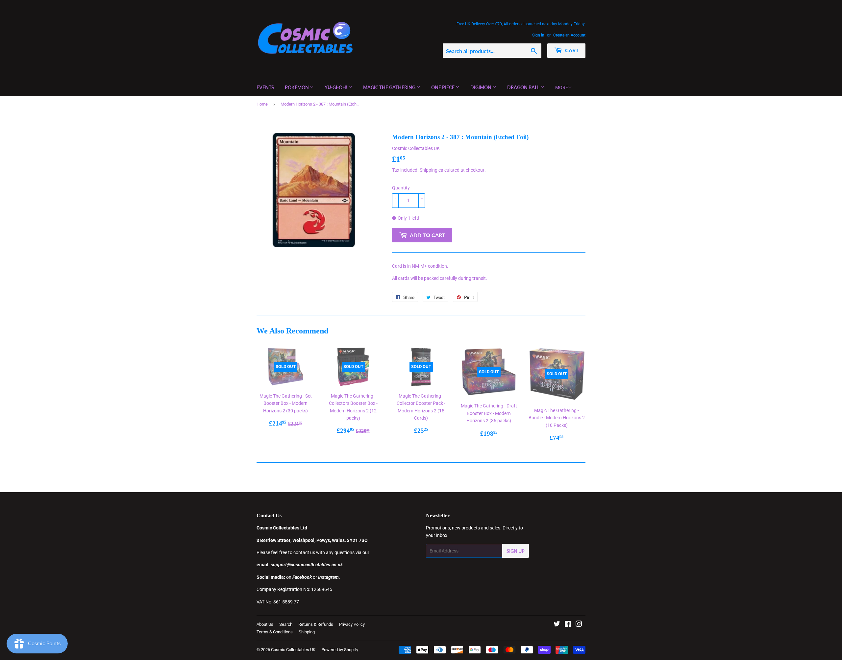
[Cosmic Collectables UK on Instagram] (579, 624)
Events (265, 87)
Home (262, 104)
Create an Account (569, 35)
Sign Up (516, 551)
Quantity (401, 187)
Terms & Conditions (275, 631)
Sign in (538, 35)
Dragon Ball (523, 87)
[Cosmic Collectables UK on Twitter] (557, 624)
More (561, 87)
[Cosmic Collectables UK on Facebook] (567, 624)
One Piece (443, 87)
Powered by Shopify (339, 649)
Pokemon (297, 87)
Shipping (428, 170)
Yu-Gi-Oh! (336, 87)
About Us (265, 624)
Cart (571, 50)
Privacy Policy (352, 624)
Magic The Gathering (389, 87)
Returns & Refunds (315, 624)
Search (285, 624)
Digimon (481, 87)
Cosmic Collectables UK (293, 649)
